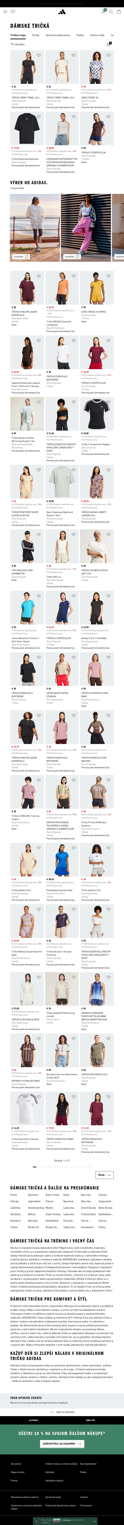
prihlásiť (33, 1420)
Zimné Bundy (88, 1208)
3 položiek (69, 257)
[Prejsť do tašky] (119, 12)
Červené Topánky (68, 1221)
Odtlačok (49, 1472)
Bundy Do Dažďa (51, 1227)
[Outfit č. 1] (35, 228)
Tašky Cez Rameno (68, 1227)
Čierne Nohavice (51, 1201)
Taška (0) (90, 1420)
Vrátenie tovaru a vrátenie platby (61, 1464)
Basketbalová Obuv (106, 1214)
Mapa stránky (17, 1472)
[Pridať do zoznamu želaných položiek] (38, 56)
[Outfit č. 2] (86, 228)
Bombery (15, 1221)
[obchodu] (62, 13)
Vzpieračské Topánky (105, 1201)
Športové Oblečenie (68, 1201)
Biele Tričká (52, 1195)
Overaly (14, 1201)
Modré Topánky (50, 1208)
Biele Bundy (105, 1208)
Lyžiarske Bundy (68, 1208)
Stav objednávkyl (88, 1464)
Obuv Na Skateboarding (89, 1201)
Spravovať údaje (53, 1497)
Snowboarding (36, 1208)
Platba (83, 1472)
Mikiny (31, 1214)
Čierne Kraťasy (103, 1221)
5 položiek (18, 257)
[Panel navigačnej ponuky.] (5, 12)
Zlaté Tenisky (53, 1214)
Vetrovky (32, 1221)
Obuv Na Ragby (85, 1195)
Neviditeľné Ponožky (52, 1221)
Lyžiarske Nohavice (68, 1214)
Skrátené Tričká (15, 1214)
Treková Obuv (88, 1214)
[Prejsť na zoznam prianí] (13, 12)
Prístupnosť (86, 1505)
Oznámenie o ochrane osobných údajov (26, 1507)
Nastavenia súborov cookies (24, 1497)
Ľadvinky (15, 1208)
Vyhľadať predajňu (54, 1481)
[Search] (111, 12)
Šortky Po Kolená (33, 1227)
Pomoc (14, 1481)
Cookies (84, 1497)
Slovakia (67, 1520)
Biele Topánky (68, 1195)
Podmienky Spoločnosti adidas (60, 1505)
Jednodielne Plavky (35, 1201)
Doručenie (16, 1464)
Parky (13, 1195)
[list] (62, 35)
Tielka (13, 1227)
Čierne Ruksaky (86, 1221)
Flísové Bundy (103, 1195)
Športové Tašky (33, 1195)
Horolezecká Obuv (88, 1227)
